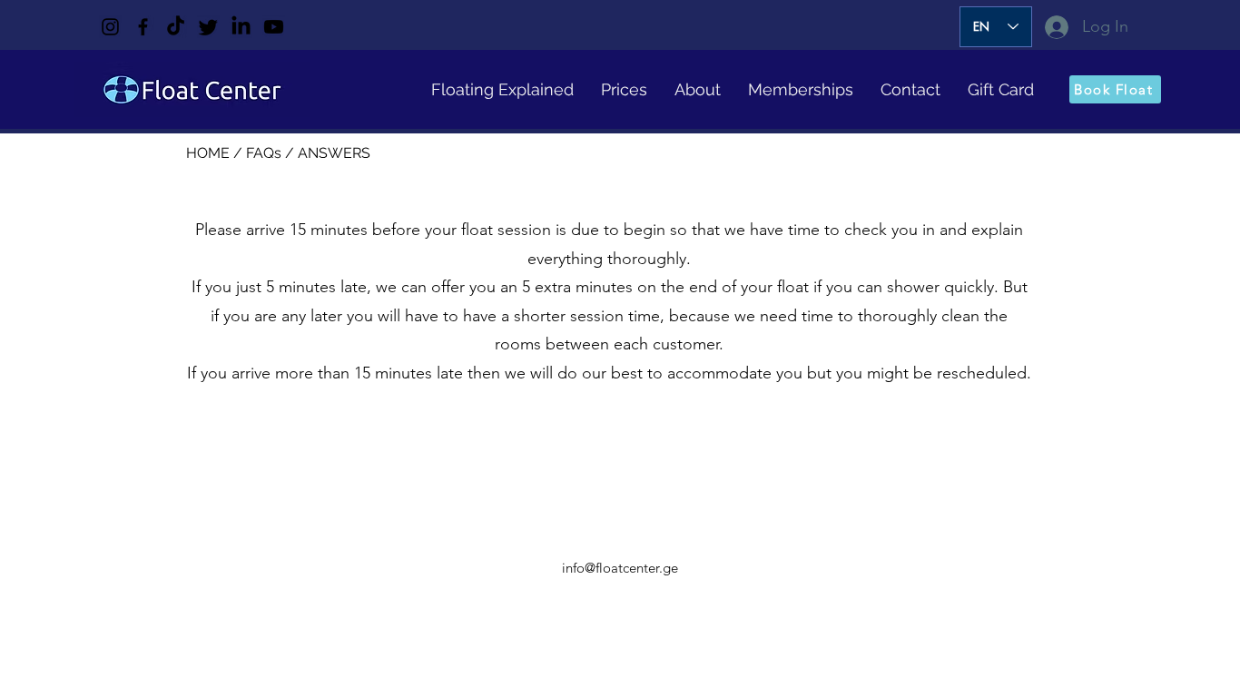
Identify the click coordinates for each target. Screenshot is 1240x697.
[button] (502, 89)
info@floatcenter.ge (620, 567)
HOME (209, 153)
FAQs (265, 153)
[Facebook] (143, 26)
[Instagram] (110, 26)
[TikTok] (175, 26)
